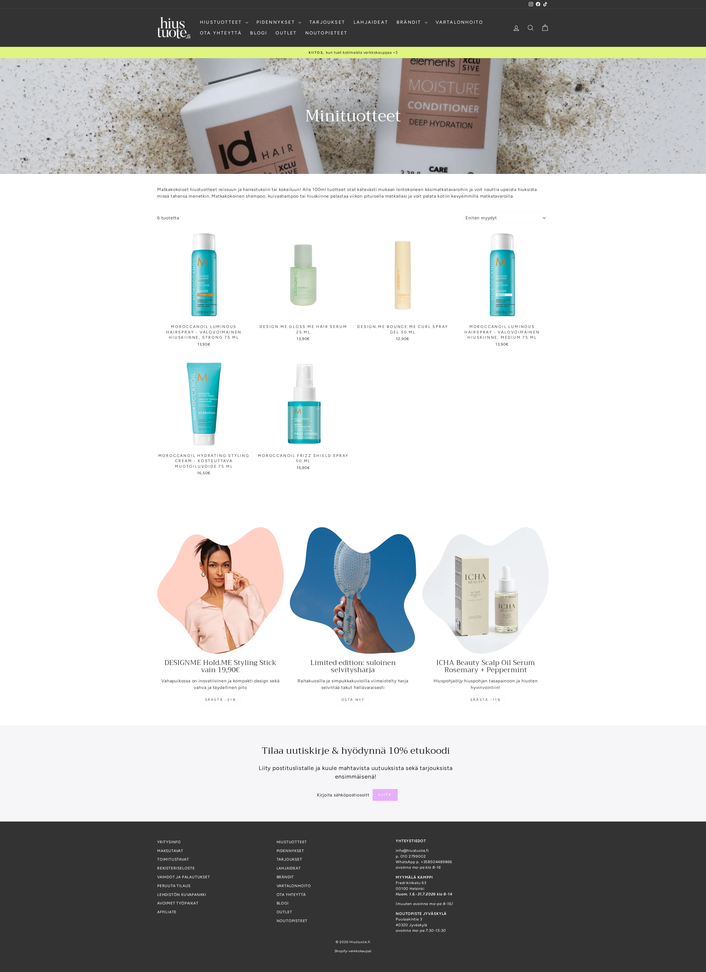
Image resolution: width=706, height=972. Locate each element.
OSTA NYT (353, 700)
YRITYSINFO (169, 842)
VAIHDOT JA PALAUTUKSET (183, 877)
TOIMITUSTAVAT (173, 859)
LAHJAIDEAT (371, 22)
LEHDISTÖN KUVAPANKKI (181, 894)
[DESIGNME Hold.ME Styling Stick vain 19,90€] (220, 590)
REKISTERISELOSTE (176, 868)
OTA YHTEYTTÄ (221, 33)
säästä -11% (485, 700)
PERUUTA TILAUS (174, 886)
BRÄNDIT (410, 22)
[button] (110, 920)
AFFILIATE (166, 912)
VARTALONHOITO (459, 22)
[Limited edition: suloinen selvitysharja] (353, 590)
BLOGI (258, 33)
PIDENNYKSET (276, 22)
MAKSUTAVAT (170, 851)
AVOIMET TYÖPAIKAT (178, 903)
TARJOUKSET (327, 22)
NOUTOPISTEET (326, 33)
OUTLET (286, 33)
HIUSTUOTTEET (222, 22)
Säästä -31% (220, 700)
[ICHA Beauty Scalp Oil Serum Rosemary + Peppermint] (485, 590)
